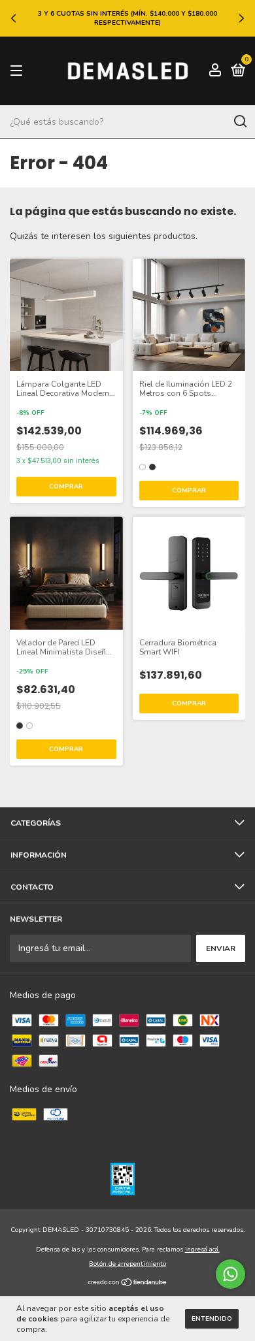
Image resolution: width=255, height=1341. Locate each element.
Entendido (212, 1318)
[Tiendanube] (128, 1283)
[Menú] (18, 71)
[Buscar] (239, 121)
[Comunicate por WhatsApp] (230, 1274)
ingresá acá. (202, 1249)
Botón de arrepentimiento (127, 1263)
